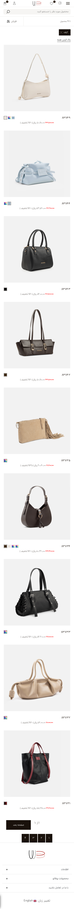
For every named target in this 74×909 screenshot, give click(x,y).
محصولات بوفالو (60, 878)
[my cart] (4, 3)
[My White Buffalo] (14, 3)
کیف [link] (66, 32)
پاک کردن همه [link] (64, 40)
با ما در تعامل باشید (58, 887)
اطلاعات (64, 869)
